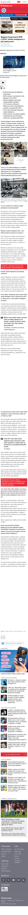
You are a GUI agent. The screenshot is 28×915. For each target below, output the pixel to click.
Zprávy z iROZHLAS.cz (9, 798)
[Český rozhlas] (6, 2)
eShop (3, 856)
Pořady (4, 663)
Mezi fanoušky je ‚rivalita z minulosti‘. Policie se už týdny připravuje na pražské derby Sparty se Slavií (13, 822)
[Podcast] (1, 88)
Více (22, 19)
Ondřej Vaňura (9, 631)
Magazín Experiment (7, 46)
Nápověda (18, 851)
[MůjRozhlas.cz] (3, 53)
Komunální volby (6, 851)
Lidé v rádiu (18, 854)
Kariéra (17, 856)
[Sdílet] (4, 88)
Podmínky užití (19, 900)
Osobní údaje (10, 900)
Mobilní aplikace (6, 871)
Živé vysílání (5, 666)
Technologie (5, 19)
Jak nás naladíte (19, 849)
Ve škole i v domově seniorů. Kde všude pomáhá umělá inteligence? (12, 266)
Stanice (3, 854)
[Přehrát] (3, 82)
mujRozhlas (4, 648)
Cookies (3, 900)
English (3, 902)
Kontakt (17, 858)
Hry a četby (5, 653)
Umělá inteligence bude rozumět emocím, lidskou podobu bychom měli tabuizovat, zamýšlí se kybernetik (16, 699)
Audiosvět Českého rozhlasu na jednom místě (13, 673)
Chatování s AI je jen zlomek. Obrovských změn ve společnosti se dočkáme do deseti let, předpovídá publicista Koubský (13, 482)
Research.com (5, 527)
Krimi (3, 656)
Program (15, 19)
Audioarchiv (4, 866)
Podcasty (4, 868)
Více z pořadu (6, 759)
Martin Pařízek (20, 201)
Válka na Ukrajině (6, 849)
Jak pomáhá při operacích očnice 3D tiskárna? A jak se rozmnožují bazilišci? (17, 763)
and (24, 631)
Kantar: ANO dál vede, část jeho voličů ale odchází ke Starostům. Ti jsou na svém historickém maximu (13, 829)
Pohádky (4, 660)
